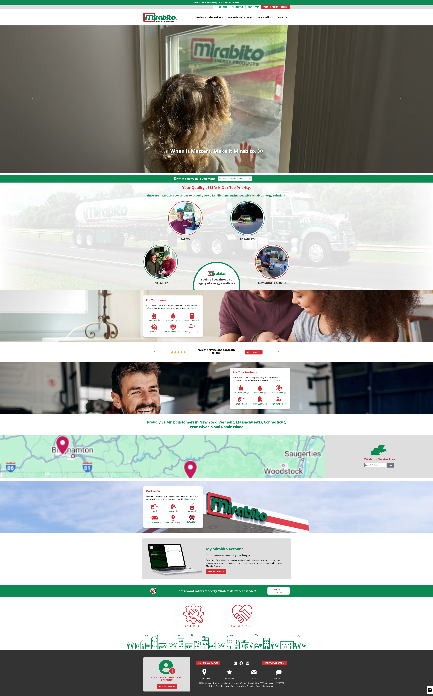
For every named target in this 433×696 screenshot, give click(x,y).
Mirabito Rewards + (278, 591)
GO (390, 465)
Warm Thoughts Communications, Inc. (257, 686)
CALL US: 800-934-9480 (208, 663)
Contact (281, 17)
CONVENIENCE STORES (274, 663)
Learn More (191, 308)
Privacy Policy (215, 686)
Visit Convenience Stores (275, 7)
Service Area (253, 7)
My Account (237, 7)
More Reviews (253, 352)
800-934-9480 (221, 7)
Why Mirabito (264, 17)
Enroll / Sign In (216, 571)
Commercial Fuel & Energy (239, 17)
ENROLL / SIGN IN (167, 686)
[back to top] (430, 691)
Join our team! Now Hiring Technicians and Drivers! (216, 2)
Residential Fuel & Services (208, 17)
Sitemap (225, 686)
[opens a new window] (235, 663)
